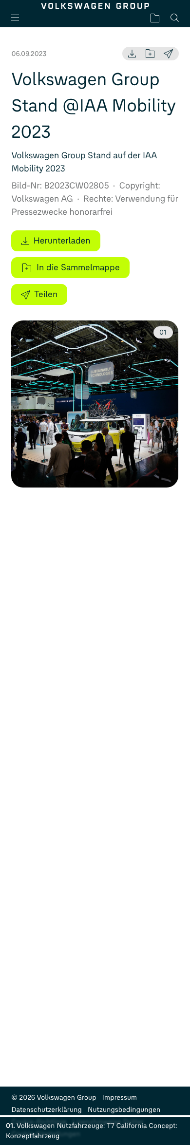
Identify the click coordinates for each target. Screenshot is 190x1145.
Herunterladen (61, 240)
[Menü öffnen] (19, 17)
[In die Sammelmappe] (150, 53)
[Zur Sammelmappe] (155, 17)
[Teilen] (168, 53)
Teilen (45, 294)
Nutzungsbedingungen (124, 1110)
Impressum (119, 1097)
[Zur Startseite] (94, 6)
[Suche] (175, 17)
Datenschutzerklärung (46, 1110)
